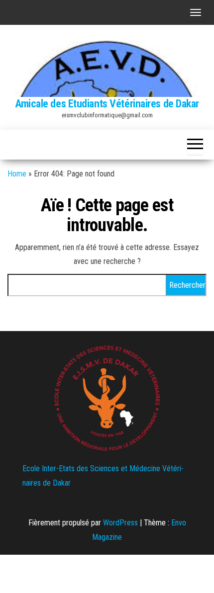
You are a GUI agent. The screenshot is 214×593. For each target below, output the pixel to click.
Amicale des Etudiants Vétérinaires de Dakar (107, 103)
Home (16, 173)
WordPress (120, 522)
